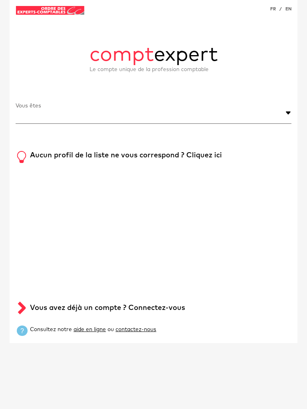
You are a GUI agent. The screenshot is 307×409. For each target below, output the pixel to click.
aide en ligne (90, 329)
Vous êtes (28, 106)
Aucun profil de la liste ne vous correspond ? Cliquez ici (126, 155)
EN (288, 9)
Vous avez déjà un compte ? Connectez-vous (107, 308)
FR (273, 9)
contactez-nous (136, 329)
